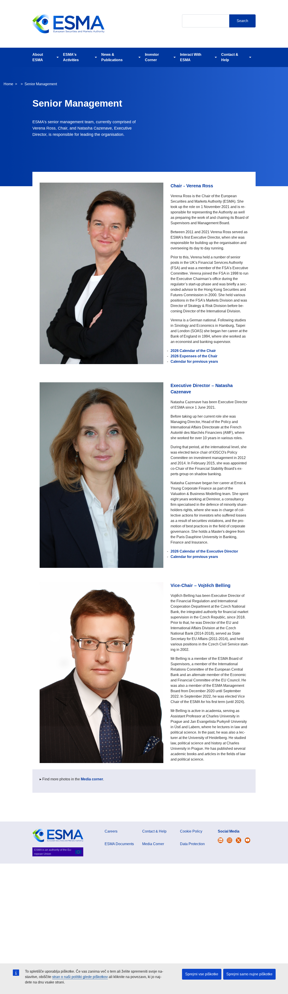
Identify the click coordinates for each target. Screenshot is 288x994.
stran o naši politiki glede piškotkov (80, 977)
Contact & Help (229, 57)
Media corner (92, 779)
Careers (111, 831)
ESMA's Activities (71, 57)
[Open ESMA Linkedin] (238, 840)
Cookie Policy (191, 831)
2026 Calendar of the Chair (193, 351)
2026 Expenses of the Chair (194, 356)
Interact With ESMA (190, 57)
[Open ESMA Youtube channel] (247, 840)
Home (8, 84)
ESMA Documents (119, 844)
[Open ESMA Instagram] (229, 840)
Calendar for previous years (194, 361)
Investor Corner (152, 57)
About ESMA (37, 57)
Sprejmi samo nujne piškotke (249, 974)
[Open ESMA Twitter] (220, 840)
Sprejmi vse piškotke (201, 974)
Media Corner (153, 844)
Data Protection (192, 844)
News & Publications (112, 57)
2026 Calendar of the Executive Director (204, 551)
